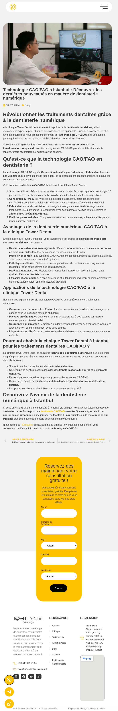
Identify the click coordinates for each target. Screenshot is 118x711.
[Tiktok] (38, 676)
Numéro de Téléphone (46, 523)
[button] (58, 588)
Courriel (45, 554)
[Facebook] (23, 676)
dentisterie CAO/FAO (53, 411)
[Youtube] (31, 676)
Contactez (27, 424)
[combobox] (59, 545)
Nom (44, 507)
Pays (43, 539)
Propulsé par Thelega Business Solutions (86, 708)
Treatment (46, 570)
